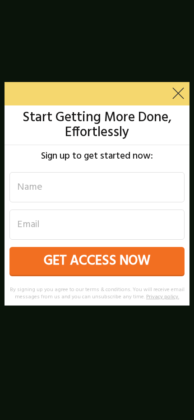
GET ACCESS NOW (97, 261)
